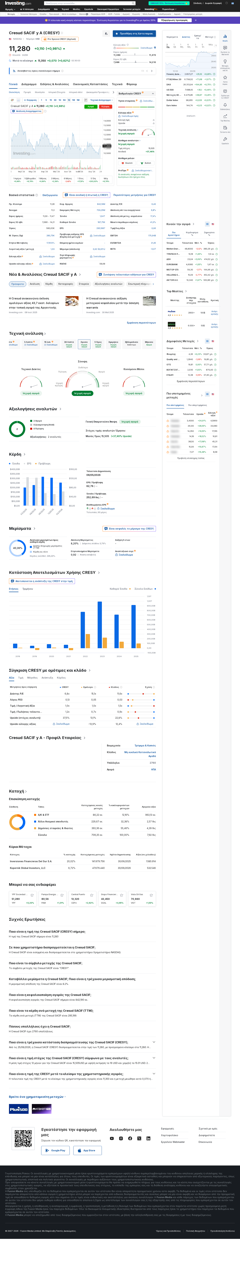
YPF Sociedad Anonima (23, 894)
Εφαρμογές (167, 1128)
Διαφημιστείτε (207, 1135)
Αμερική (126, 14)
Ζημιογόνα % (209, 233)
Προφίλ (27, 92)
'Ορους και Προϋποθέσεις (168, 1231)
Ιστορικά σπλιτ (75, 92)
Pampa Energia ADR (50, 894)
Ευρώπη (136, 14)
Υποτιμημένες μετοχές (192, 14)
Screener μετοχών (131, 9)
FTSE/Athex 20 (174, 79)
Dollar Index (172, 100)
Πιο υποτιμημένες (175, 405)
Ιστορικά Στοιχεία (56, 92)
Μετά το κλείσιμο (69, 14)
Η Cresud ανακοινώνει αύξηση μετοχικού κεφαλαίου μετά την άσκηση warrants (112, 303)
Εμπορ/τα (197, 36)
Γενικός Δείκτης (175, 74)
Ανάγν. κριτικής (214, 312)
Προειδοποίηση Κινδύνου (222, 1231)
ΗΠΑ (153, 769)
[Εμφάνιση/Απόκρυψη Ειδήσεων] (86, 100)
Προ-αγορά (54, 14)
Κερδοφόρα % (192, 233)
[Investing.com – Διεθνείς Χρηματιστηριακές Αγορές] (18, 3)
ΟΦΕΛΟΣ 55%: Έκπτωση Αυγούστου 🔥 (169, 3)
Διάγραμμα (28, 84)
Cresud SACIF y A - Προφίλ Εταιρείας (45, 737)
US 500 (170, 90)
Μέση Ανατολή (149, 14)
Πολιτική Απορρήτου (195, 1231)
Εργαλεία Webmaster (173, 1142)
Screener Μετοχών (28, 14)
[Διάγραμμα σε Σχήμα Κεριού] (12, 100)
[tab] (11, 344)
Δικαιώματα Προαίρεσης (98, 92)
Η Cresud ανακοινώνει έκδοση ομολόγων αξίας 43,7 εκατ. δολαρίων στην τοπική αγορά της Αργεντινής (34, 303)
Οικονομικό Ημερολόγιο (108, 9)
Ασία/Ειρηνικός (164, 14)
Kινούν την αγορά (178, 224)
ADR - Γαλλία (114, 14)
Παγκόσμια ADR (98, 14)
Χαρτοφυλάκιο (169, 1135)
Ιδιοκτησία (40, 92)
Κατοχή (16, 791)
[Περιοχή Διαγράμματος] (18, 100)
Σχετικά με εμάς (208, 1128)
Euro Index (172, 105)
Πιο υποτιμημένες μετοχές (179, 395)
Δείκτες (186, 37)
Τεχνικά (117, 84)
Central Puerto (78, 894)
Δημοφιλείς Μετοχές (181, 341)
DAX (169, 84)
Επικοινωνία (205, 1142)
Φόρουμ (131, 84)
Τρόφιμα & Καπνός (145, 745)
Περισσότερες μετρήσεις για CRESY (134, 195)
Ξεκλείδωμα (146, 48)
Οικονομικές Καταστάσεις (90, 84)
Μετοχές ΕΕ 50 (174, 95)
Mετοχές (11, 14)
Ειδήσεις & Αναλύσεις (54, 84)
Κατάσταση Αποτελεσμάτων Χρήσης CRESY (52, 572)
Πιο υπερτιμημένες (197, 405)
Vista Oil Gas (137, 894)
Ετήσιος (13, 588)
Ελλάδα (43, 14)
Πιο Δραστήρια (174, 233)
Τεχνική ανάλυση (26, 333)
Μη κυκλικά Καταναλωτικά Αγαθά (140, 754)
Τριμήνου (27, 588)
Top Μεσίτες (175, 291)
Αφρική (177, 14)
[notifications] (227, 3)
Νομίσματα (172, 37)
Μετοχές (210, 37)
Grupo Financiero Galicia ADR (115, 894)
